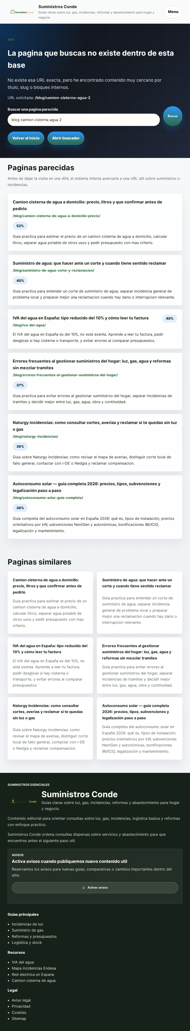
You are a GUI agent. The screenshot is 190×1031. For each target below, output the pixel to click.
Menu (173, 11)
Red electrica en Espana (33, 974)
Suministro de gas (27, 930)
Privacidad (21, 1006)
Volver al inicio (26, 138)
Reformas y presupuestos (34, 936)
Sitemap (19, 1018)
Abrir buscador (66, 138)
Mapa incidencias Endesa (34, 968)
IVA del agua (23, 962)
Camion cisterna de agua (34, 980)
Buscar (173, 116)
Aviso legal (21, 1000)
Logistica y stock (27, 942)
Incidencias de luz (27, 924)
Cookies (19, 1012)
